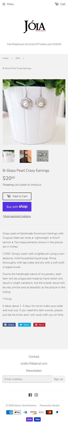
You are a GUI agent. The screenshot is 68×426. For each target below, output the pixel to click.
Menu (10, 4)
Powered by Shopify (50, 405)
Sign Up (58, 379)
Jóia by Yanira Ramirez (25, 405)
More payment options (17, 216)
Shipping (8, 185)
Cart (62, 4)
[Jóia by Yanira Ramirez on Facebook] (30, 395)
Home (6, 58)
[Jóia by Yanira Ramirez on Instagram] (36, 395)
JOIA (18, 58)
